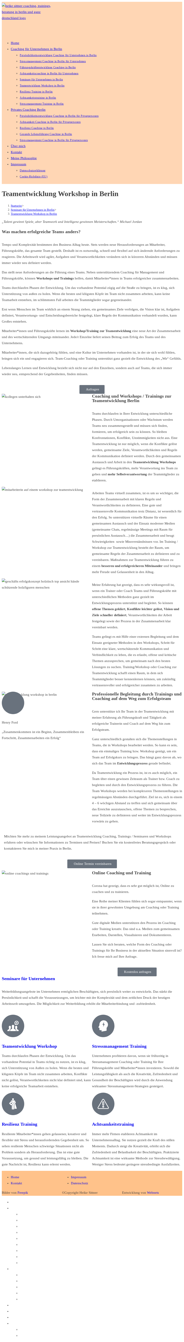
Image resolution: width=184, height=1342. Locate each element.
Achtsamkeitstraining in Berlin (41, 1256)
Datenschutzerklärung (35, 1329)
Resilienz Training (19, 1124)
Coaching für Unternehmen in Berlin (36, 1208)
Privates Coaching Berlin (28, 1269)
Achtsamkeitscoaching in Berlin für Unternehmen (54, 1232)
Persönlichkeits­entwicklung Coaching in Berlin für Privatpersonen (66, 1275)
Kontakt (16, 1311)
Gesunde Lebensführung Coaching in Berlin (51, 1293)
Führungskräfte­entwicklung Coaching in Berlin (53, 1226)
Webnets (153, 1192)
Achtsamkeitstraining (113, 1124)
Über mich (18, 1305)
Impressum (18, 1323)
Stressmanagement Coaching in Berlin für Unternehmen (59, 1220)
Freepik (23, 1192)
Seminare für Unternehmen (28, 978)
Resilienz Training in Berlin (39, 1250)
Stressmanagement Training (119, 1046)
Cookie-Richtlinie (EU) (36, 1335)
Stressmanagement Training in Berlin (45, 1262)
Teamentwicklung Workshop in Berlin (34, 213)
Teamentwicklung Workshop (29, 1046)
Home (15, 1202)
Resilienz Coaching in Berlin (40, 1287)
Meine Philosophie (24, 1317)
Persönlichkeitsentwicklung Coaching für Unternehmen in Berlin (65, 1214)
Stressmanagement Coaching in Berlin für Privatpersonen (60, 1299)
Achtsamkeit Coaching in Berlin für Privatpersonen (55, 1281)
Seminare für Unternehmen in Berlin (45, 1238)
